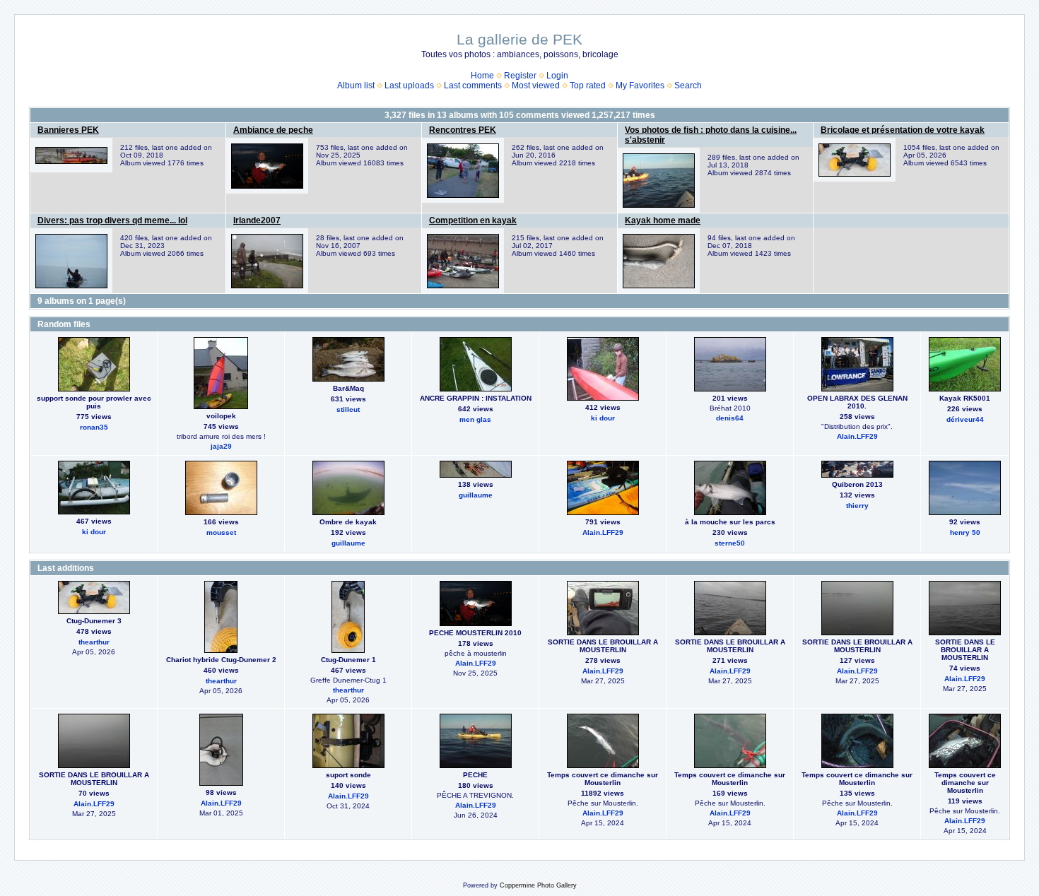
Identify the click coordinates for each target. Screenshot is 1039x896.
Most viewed (536, 85)
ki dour (603, 418)
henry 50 (965, 532)
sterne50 (730, 543)
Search (688, 85)
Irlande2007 (257, 220)
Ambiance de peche (273, 130)
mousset (221, 532)
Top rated (588, 85)
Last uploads (409, 85)
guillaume (348, 543)
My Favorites (640, 85)
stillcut (348, 409)
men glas (475, 419)
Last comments (473, 85)
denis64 (730, 418)
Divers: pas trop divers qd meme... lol (112, 220)
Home (482, 76)
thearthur (94, 642)
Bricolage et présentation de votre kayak (903, 130)
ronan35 (94, 427)
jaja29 (221, 446)
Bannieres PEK (68, 130)
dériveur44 (965, 419)
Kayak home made (662, 220)
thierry (857, 505)
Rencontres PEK (462, 130)
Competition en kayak (473, 220)
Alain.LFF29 (857, 436)
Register (520, 76)
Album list (356, 85)
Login (557, 76)
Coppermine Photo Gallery (538, 885)
